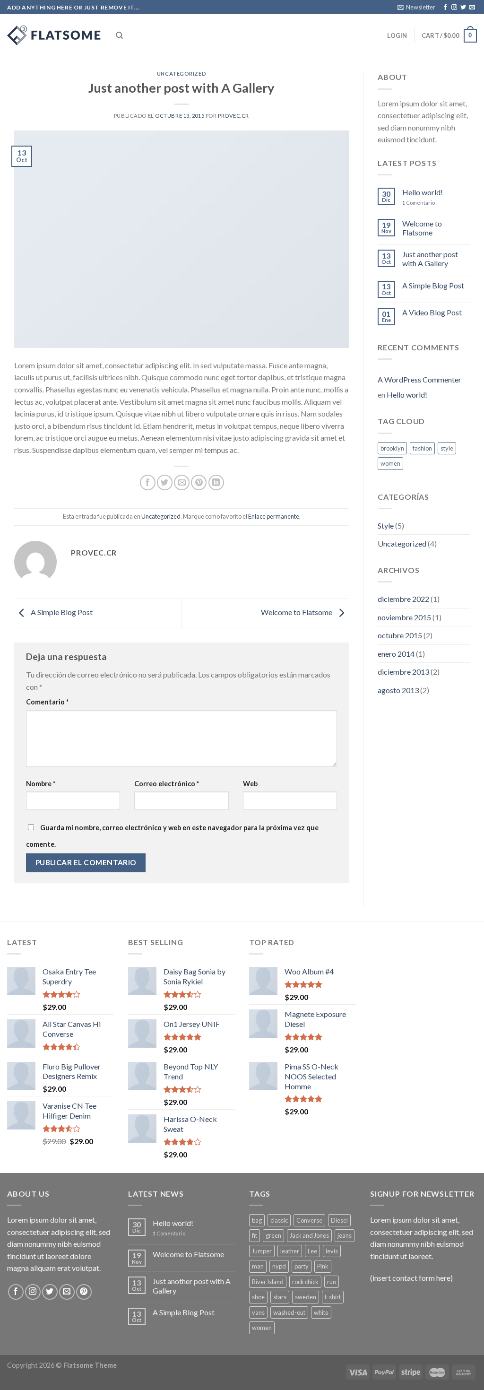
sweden (305, 1297)
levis (332, 1251)
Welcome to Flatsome (297, 612)
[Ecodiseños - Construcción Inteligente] (54, 35)
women (390, 463)
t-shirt (333, 1297)
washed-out (289, 1312)
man (258, 1266)
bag (257, 1220)
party (301, 1266)
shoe (258, 1297)
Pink (322, 1266)
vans (258, 1312)
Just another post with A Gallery (430, 259)
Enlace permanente (273, 516)
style (447, 448)
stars (279, 1297)
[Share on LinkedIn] (216, 482)
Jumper (262, 1251)
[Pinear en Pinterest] (199, 482)
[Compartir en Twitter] (165, 482)
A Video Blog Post (432, 312)
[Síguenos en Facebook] (445, 7)
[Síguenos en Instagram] (454, 7)
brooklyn (392, 448)
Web (250, 784)
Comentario (47, 702)
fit (254, 1235)
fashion (422, 448)
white (321, 1312)
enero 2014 (396, 653)
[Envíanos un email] (472, 7)
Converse (309, 1220)
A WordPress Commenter (419, 379)
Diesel (339, 1220)
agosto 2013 (398, 690)
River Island (268, 1282)
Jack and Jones (309, 1235)
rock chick (305, 1282)
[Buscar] (119, 35)
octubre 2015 (400, 635)
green (273, 1235)
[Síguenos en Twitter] (463, 7)
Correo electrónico (166, 784)
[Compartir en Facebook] (148, 482)
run (331, 1282)
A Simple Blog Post (61, 612)
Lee (312, 1251)
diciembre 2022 (403, 598)
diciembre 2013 (403, 671)
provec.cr (233, 116)
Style (386, 525)
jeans (344, 1235)
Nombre (40, 784)
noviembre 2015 (404, 617)
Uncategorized (181, 73)
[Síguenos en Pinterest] (84, 1292)
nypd (279, 1266)
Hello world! (422, 192)
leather (289, 1251)
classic (279, 1220)
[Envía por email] (182, 482)
